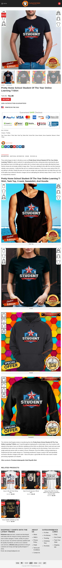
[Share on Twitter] (8, 146)
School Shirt (32, 135)
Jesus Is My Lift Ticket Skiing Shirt (10, 491)
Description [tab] (5, 156)
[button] (4, 4)
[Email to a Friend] (11, 146)
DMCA (35, 537)
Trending (9, 85)
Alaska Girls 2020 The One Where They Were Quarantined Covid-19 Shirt (51, 492)
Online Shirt (25, 135)
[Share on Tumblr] (23, 146)
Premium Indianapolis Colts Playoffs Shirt (24, 460)
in (6, 446)
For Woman (47, 535)
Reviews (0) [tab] (33, 156)
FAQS (35, 545)
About (35, 534)
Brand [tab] (27, 156)
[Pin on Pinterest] (14, 146)
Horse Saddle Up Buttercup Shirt (10, 519)
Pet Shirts (46, 546)
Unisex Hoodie (38, 135)
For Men (46, 532)
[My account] (59, 3)
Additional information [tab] (17, 156)
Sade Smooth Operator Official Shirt (31, 491)
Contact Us (37, 552)
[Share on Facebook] (5, 146)
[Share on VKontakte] (17, 146)
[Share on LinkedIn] (20, 146)
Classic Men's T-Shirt (9, 135)
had (5, 164)
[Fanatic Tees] (6, 143)
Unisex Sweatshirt (47, 135)
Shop (55, 534)
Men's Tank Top (18, 135)
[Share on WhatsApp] (2, 146)
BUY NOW (6, 99)
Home (3, 85)
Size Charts (57, 537)
